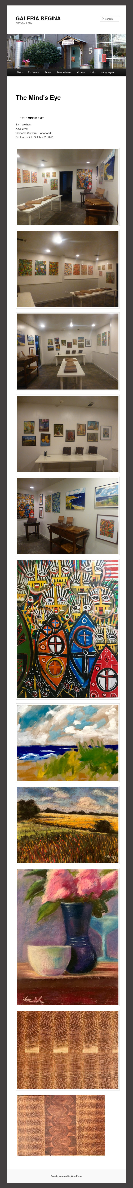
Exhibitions (33, 72)
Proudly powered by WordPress (66, 1176)
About (20, 72)
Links (93, 72)
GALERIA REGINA (38, 18)
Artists (48, 72)
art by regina (107, 72)
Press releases (64, 72)
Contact (81, 72)
